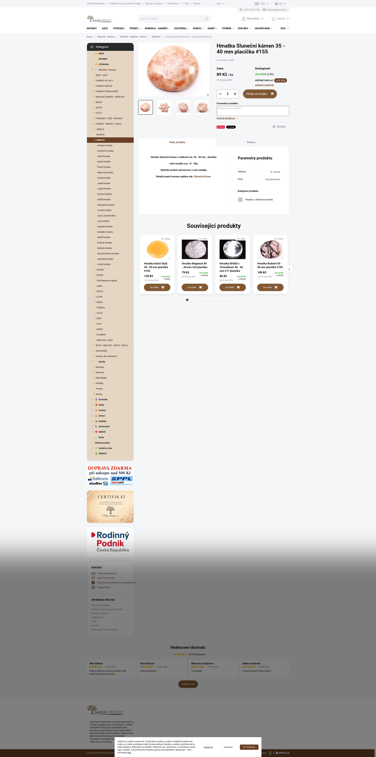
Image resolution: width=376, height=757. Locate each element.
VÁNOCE (103, 453)
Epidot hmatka (104, 161)
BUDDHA (100, 134)
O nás (186, 3)
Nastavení (208, 747)
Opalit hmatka (103, 237)
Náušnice (100, 372)
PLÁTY (99, 113)
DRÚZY (99, 102)
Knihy (101, 437)
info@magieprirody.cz (107, 573)
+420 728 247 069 (105, 578)
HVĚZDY (100, 270)
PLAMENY (101, 334)
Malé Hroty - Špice (104, 340)
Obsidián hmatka (105, 232)
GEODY (99, 107)
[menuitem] (93, 28)
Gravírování (104, 426)
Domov (102, 416)
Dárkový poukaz (102, 443)
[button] (187, 300)
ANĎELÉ (100, 129)
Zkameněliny (101, 351)
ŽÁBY (98, 318)
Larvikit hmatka (104, 210)
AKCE (101, 53)
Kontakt (196, 3)
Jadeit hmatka (103, 183)
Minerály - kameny (107, 70)
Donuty (99, 394)
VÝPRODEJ (104, 64)
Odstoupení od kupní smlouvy (105, 629)
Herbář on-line (105, 448)
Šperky (102, 362)
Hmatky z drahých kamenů (259, 199)
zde (129, 752)
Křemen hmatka (104, 194)
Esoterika (103, 399)
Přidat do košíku (256, 94)
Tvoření (102, 410)
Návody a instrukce (154, 3)
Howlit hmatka (104, 178)
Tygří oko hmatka (105, 259)
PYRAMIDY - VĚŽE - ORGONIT (109, 118)
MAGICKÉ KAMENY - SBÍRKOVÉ (110, 97)
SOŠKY (99, 329)
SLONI (99, 297)
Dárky (101, 405)
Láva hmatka (103, 221)
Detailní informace (226, 118)
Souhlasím (250, 747)
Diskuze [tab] (251, 142)
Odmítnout (228, 747)
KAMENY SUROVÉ (104, 86)
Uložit (222, 127)
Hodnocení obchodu (188, 647)
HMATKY (100, 140)
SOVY (99, 324)
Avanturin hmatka (105, 151)
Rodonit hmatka (104, 243)
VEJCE (99, 313)
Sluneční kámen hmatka (108, 253)
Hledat (207, 18)
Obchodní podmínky (96, 3)
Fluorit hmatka (104, 167)
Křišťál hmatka (104, 199)
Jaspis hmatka (104, 188)
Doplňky (102, 421)
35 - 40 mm (275, 172)
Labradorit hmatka (105, 205)
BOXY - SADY (102, 75)
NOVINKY (103, 59)
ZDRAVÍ (102, 432)
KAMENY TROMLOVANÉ (107, 91)
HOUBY (99, 275)
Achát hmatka (103, 156)
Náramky (100, 367)
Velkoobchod (173, 3)
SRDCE (99, 302)
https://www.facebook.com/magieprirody (116, 582)
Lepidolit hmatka (105, 226)
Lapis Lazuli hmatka (106, 215)
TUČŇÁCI (100, 307)
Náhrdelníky (101, 378)
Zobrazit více (188, 684)
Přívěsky (99, 383)
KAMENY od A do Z (104, 80)
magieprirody (103, 587)
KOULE (99, 291)
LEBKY (99, 286)
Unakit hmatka (104, 264)
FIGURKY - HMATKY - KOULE (109, 124)
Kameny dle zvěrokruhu (106, 356)
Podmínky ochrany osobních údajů (125, 3)
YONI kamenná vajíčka (106, 280)
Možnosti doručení (264, 85)
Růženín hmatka (104, 248)
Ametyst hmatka (104, 145)
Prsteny (99, 389)
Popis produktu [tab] (177, 142)
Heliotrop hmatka (105, 172)
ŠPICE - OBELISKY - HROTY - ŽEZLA (112, 345)
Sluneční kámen (202, 176)
